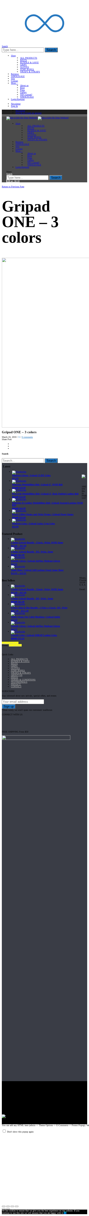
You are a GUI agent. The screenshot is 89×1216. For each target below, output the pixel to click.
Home (5, 184)
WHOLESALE (18, 76)
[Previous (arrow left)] (3, 1209)
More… (14, 83)
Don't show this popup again (20, 1131)
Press (22, 90)
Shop (13, 55)
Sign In (14, 106)
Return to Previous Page (13, 186)
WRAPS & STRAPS (30, 71)
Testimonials (19, 682)
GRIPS (23, 65)
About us (24, 85)
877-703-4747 (15, 645)
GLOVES (24, 67)
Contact (14, 81)
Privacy (16, 684)
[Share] (8, 1206)
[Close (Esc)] (3, 1206)
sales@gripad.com (10, 643)
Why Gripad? (26, 94)
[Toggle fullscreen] (12, 1206)
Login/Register (18, 99)
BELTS (23, 60)
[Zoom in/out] (16, 1206)
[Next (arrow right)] (8, 1209)
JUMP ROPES (27, 69)
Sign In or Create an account (29, 113)
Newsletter (16, 104)
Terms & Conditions (23, 679)
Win (13, 78)
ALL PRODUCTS (28, 58)
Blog (22, 87)
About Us (16, 675)
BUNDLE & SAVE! (29, 62)
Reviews (15, 74)
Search (51, 50)
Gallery (23, 92)
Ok (65, 1213)
